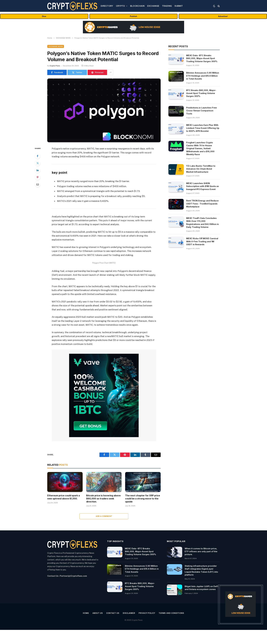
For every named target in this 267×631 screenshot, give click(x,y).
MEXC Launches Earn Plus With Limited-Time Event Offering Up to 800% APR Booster (202, 128)
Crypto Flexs (55, 66)
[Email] (37, 184)
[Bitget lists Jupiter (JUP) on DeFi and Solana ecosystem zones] (174, 590)
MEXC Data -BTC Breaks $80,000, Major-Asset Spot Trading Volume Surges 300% (201, 58)
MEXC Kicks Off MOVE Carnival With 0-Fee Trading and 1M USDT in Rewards (202, 241)
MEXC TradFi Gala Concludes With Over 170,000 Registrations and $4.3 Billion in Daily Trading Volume (202, 222)
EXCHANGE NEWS (55, 46)
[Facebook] (37, 156)
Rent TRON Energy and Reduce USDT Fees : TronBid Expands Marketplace (202, 203)
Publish (133, 16)
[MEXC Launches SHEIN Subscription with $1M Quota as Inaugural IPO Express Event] (176, 187)
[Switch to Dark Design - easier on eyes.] (214, 6)
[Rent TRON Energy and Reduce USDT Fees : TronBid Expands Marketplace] (176, 204)
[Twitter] (37, 163)
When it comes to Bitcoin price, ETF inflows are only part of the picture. (201, 551)
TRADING (167, 6)
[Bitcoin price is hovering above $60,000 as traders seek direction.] (104, 482)
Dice (44, 16)
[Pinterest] (37, 177)
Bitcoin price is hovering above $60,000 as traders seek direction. (103, 498)
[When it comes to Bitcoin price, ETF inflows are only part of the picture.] (174, 552)
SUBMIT (179, 6)
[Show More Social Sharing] (110, 72)
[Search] (218, 6)
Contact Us (112, 613)
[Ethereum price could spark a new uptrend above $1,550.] (65, 482)
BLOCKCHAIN (137, 6)
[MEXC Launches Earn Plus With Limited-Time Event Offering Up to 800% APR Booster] (176, 128)
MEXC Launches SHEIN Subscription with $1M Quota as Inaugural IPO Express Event (202, 186)
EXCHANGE (153, 6)
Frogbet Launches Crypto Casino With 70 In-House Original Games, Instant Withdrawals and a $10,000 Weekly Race (200, 148)
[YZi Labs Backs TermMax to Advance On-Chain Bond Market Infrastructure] (176, 169)
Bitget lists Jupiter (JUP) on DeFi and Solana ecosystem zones (201, 588)
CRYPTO (120, 6)
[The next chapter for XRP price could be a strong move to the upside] (142, 482)
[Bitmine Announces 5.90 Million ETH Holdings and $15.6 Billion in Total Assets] (176, 76)
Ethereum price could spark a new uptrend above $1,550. (63, 497)
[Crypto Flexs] (72, 6)
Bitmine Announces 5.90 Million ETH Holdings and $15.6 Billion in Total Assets (202, 75)
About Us (97, 613)
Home (86, 613)
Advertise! (223, 16)
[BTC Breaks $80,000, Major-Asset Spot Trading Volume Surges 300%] (176, 94)
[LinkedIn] (37, 170)
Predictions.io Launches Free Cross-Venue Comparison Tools (201, 110)
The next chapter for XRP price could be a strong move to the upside (142, 498)
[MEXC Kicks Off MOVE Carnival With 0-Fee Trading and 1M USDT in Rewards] (176, 242)
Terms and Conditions (171, 613)
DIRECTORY (107, 6)
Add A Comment (104, 516)
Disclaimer (129, 613)
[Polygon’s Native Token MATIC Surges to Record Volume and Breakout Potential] (104, 110)
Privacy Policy (147, 613)
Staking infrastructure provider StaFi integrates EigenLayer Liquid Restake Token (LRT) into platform (201, 570)
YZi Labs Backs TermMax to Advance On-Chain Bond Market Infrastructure (200, 169)
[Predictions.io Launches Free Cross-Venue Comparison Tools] (176, 111)
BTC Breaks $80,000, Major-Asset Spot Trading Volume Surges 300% (201, 93)
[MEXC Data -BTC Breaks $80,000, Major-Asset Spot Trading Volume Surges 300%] (176, 59)
